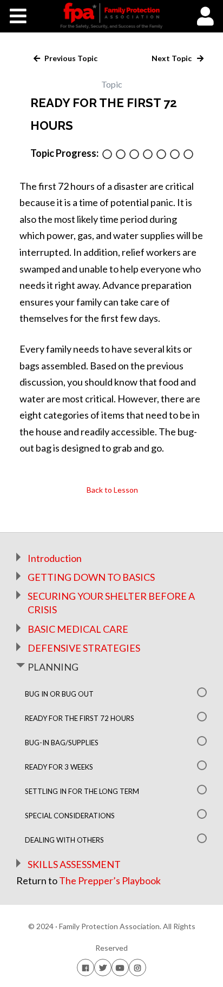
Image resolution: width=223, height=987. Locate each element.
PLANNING (53, 667)
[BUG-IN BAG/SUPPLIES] (134, 155)
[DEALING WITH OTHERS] (188, 155)
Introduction (55, 558)
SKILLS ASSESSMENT (74, 864)
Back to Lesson (111, 489)
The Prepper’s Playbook (110, 880)
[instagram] (137, 967)
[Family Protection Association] (111, 16)
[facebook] (85, 967)
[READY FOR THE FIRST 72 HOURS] (121, 155)
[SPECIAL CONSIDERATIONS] (175, 155)
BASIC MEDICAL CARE (78, 629)
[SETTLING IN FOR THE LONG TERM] (161, 155)
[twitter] (103, 967)
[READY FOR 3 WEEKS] (148, 155)
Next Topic (172, 58)
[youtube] (120, 967)
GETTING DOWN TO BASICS (91, 577)
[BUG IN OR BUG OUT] (107, 155)
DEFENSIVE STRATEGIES (84, 648)
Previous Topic (70, 58)
